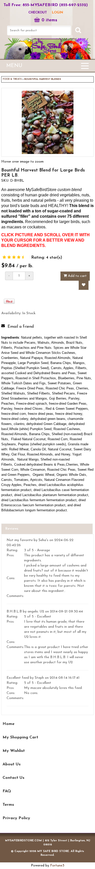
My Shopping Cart (20, 737)
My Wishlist (14, 751)
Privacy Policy (16, 818)
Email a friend (21, 327)
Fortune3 (57, 865)
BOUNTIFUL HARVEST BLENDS (42, 79)
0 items (49, 20)
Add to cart (77, 276)
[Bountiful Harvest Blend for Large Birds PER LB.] (4, 258)
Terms (8, 805)
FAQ (7, 791)
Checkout (37, 12)
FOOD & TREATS (12, 79)
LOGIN (57, 12)
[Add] (84, 285)
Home (8, 724)
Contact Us (13, 778)
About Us (12, 764)
